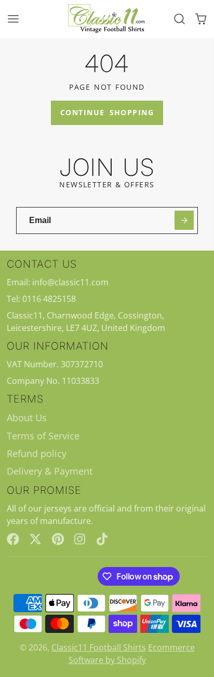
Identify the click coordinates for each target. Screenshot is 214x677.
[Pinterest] (58, 539)
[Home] (107, 19)
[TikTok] (103, 539)
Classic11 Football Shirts (98, 647)
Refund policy (36, 453)
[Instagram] (80, 539)
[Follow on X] (35, 539)
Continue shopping (107, 112)
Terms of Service (43, 436)
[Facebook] (13, 539)
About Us (27, 417)
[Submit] (184, 220)
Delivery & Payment (49, 471)
